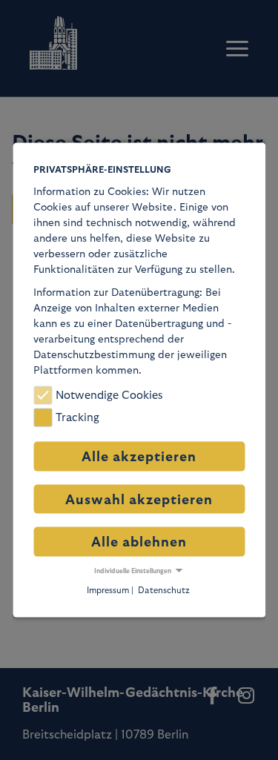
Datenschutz (164, 589)
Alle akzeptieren (139, 457)
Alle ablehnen (139, 542)
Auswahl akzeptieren (139, 499)
